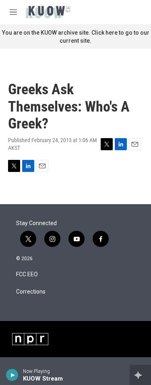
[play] (12, 375)
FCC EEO (27, 274)
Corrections (31, 292)
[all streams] (140, 375)
